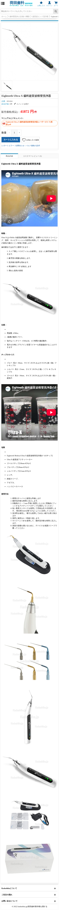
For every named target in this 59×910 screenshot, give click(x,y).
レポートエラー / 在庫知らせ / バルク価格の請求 (21, 146)
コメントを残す (22, 104)
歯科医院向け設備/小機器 (19, 16)
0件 (11, 104)
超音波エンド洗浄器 (40, 16)
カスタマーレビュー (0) (32, 156)
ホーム (4, 16)
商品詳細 (9, 156)
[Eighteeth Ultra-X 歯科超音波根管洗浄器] (29, 51)
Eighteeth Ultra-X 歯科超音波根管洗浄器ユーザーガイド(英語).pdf (29, 123)
